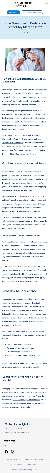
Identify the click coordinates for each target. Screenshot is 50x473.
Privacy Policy (13, 459)
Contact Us (33, 464)
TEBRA (35, 470)
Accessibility (17, 464)
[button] (46, 3)
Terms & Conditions (34, 459)
